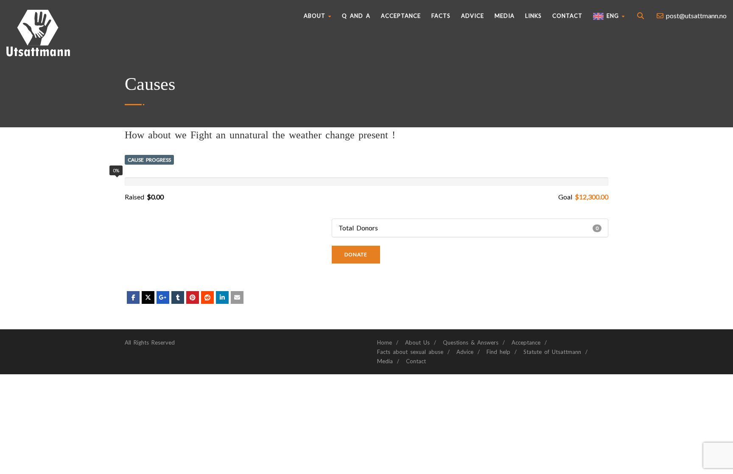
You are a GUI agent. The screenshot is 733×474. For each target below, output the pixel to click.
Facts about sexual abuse (410, 351)
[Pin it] (192, 297)
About (314, 15)
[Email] (237, 297)
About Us (417, 342)
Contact (567, 15)
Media (505, 15)
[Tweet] (148, 297)
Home (384, 342)
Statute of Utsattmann (552, 351)
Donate (355, 254)
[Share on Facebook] (133, 297)
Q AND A (356, 15)
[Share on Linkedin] (207, 297)
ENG (611, 15)
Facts (440, 15)
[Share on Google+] (163, 297)
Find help (498, 351)
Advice (472, 15)
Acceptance (401, 15)
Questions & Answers (470, 342)
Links (533, 15)
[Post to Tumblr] (177, 297)
